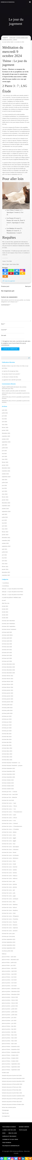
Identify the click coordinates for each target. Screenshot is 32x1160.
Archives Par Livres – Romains (9, 925)
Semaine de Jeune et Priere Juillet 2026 (12, 1084)
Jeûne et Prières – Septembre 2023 (11, 1067)
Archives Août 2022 (7, 632)
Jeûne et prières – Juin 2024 (9, 1020)
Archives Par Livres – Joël (8, 890)
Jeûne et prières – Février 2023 (10, 997)
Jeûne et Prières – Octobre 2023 (10, 1058)
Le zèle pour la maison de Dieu (10, 377)
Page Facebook (6, 1142)
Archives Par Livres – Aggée (9, 838)
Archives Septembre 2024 (8, 945)
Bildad (3, 400)
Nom (3, 324)
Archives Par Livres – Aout (8, 843)
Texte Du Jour (5, 1113)
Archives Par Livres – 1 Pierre (9, 806)
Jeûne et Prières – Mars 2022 (9, 1035)
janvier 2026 (5, 430)
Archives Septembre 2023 (8, 942)
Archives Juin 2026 (6, 730)
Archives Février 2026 (7, 687)
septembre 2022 (6, 546)
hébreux (4, 954)
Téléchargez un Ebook (9, 1126)
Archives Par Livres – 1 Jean (9, 803)
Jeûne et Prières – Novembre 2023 (11, 1049)
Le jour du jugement (10, 281)
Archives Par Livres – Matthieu (10, 904)
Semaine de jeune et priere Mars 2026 (12, 1093)
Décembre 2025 (6, 433)
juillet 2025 (5, 447)
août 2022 (4, 549)
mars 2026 (4, 424)
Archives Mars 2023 (7, 751)
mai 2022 (4, 558)
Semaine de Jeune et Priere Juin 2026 (11, 1087)
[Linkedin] (16, 273)
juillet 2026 (5, 413)
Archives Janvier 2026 (7, 701)
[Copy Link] (22, 273)
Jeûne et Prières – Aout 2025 (9, 974)
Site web (3, 335)
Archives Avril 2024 (7, 655)
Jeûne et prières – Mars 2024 (9, 1040)
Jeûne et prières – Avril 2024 (9, 983)
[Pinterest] (11, 273)
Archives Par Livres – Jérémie (9, 884)
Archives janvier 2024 (7, 696)
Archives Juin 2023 (6, 719)
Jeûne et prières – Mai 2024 (9, 1032)
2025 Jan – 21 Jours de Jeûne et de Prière (12, 594)
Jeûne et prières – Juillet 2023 (9, 1009)
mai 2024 (4, 488)
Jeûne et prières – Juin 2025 (9, 1023)
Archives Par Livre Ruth (8, 800)
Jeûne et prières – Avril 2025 (9, 985)
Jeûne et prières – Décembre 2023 (11, 991)
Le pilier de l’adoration (20, 391)
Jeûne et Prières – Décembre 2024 (10, 994)
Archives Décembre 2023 (8, 667)
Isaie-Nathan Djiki (8, 42)
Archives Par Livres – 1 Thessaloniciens (12, 812)
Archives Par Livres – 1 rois (9, 809)
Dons (3, 1133)
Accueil (4, 600)
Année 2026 (5, 617)
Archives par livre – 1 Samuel (9, 791)
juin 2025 (4, 450)
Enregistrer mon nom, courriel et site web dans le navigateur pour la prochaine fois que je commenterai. (15, 343)
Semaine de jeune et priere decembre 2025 (13, 1078)
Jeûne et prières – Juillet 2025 (9, 1014)
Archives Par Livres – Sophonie (10, 927)
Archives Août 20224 (7, 635)
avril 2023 (4, 526)
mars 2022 (4, 563)
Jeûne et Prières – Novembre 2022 (11, 1046)
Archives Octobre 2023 (8, 783)
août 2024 (4, 479)
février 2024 (5, 497)
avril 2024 (4, 491)
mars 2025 (4, 459)
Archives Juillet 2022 (7, 704)
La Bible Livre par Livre (9, 1130)
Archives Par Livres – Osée (9, 913)
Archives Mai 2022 (6, 733)
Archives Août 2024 (7, 641)
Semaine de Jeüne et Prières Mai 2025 (12, 1101)
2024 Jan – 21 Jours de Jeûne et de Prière (12, 591)
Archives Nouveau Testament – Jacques (12, 765)
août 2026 (4, 410)
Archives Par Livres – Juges (9, 896)
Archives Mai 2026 (6, 745)
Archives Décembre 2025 (8, 672)
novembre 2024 (6, 471)
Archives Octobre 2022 (8, 780)
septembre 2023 (6, 511)
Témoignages (5, 1110)
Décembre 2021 (6, 572)
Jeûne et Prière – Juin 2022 (9, 965)
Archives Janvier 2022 (7, 690)
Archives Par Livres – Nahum (9, 907)
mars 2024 (4, 494)
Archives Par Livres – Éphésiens (10, 858)
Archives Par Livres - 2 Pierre (9, 39)
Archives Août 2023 (7, 638)
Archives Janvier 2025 (7, 699)
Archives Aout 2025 (7, 644)
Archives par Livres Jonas (8, 936)
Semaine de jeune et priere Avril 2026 (12, 1075)
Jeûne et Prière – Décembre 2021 (10, 959)
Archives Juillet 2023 (7, 707)
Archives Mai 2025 (6, 742)
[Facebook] (5, 270)
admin (3, 393)
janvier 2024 (5, 500)
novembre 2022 (6, 540)
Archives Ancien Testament (9, 629)
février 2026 (5, 427)
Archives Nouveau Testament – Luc (11, 762)
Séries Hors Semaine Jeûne (9, 1107)
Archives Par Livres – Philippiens (10, 916)
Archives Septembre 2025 (8, 948)
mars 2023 (4, 529)
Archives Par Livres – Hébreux (9, 878)
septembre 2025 (6, 442)
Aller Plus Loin (5, 603)
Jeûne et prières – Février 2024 (10, 1000)
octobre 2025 (5, 439)
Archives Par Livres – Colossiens (10, 849)
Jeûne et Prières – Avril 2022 (9, 977)
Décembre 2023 (6, 503)
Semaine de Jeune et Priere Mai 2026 (11, 1090)
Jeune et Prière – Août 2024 (9, 956)
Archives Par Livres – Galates (9, 869)
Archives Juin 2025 (6, 725)
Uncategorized (5, 1116)
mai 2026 (4, 418)
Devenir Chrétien (24, 1126)
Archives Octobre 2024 (22, 37)
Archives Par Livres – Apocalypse (10, 846)
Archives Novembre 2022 (8, 768)
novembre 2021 (6, 575)
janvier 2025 (5, 465)
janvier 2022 (5, 569)
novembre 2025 (6, 436)
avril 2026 (4, 421)
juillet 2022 (5, 552)
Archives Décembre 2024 (8, 670)
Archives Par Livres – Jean (8, 881)
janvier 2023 (5, 534)
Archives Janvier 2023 (7, 693)
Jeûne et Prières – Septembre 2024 (11, 1069)
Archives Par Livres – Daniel (9, 852)
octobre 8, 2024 (20, 42)
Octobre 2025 (5, 1072)
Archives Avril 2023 (7, 652)
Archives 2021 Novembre (8, 623)
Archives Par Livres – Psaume (9, 922)
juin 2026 (4, 416)
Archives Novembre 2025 (8, 777)
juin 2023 (4, 520)
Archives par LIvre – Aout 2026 (10, 794)
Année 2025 (5, 615)
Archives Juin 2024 (6, 722)
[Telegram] (16, 270)
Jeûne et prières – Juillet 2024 (9, 1011)
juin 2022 (4, 555)
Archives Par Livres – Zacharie (9, 930)
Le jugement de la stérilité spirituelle (11, 380)
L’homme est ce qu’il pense (10, 1139)
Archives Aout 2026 (7, 646)
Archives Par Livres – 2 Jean (9, 814)
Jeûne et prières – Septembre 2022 (11, 1064)
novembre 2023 (6, 505)
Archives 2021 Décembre (8, 620)
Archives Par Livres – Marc (9, 901)
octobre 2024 (5, 474)
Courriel (4, 330)
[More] (5, 276)
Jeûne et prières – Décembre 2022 (11, 988)
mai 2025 (4, 453)
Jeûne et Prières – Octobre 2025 (10, 1061)
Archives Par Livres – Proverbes (10, 919)
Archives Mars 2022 (7, 748)
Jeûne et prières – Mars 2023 (9, 1038)
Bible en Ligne (13, 1133)
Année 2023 (5, 609)
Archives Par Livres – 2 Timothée (10, 829)
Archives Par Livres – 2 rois (9, 820)
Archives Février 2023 (7, 678)
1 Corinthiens (5, 583)
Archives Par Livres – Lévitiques (10, 898)
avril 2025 (4, 456)
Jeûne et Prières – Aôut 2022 (9, 968)
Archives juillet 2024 (7, 710)
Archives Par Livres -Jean (8, 933)
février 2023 (5, 531)
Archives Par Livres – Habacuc (9, 875)
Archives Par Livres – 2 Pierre (9, 817)
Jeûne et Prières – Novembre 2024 (11, 1052)
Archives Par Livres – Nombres (10, 910)
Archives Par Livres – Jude (8, 893)
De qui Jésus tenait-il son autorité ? (11, 374)
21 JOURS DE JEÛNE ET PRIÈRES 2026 (11, 597)
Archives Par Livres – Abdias (9, 832)
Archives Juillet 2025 (7, 713)
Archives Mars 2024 (7, 754)
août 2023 (4, 514)
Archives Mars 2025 (7, 756)
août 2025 (4, 445)
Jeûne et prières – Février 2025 (10, 1003)
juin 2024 (4, 485)
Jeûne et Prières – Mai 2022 (9, 1026)
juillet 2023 (5, 517)
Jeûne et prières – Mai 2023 (9, 1029)
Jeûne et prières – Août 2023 (9, 971)
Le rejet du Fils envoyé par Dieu (10, 371)
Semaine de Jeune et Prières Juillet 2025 (12, 1098)
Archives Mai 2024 (6, 739)
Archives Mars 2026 (7, 759)
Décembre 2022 (6, 537)
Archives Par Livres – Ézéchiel (9, 867)
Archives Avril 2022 (7, 649)
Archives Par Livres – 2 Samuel (10, 823)
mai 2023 (4, 523)
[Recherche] (29, 358)
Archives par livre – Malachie (9, 797)
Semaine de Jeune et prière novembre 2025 (13, 1096)
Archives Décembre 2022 (8, 664)
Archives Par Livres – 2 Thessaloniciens (12, 826)
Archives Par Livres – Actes (9, 835)
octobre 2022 (5, 543)
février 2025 (5, 462)
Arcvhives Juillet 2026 (7, 951)
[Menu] (30, 2)
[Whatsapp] (11, 270)
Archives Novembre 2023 (8, 771)
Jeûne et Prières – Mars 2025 (9, 1043)
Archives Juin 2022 (6, 716)
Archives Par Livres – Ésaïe (9, 861)
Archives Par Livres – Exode (9, 864)
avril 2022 (4, 560)
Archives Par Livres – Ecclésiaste (10, 855)
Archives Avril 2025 (7, 658)
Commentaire (5, 305)
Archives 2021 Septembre (8, 626)
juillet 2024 (5, 482)
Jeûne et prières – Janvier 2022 (10, 1006)
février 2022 (5, 566)
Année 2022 (5, 606)
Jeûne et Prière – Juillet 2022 (9, 962)
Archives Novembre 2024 (8, 774)
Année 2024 (12, 37)
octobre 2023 (5, 508)
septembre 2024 (6, 476)
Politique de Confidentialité (10, 1145)
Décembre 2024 (6, 468)
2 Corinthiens (5, 586)
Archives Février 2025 (7, 684)
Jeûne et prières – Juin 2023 (9, 1017)
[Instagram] (22, 270)
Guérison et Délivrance (9, 1136)
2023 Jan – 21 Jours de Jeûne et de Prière (12, 588)
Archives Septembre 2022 (8, 939)
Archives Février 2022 (7, 675)
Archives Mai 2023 (6, 736)
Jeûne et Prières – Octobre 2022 (10, 1055)
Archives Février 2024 (7, 681)
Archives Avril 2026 (7, 661)
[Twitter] (5, 273)
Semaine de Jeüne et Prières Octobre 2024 (13, 1104)
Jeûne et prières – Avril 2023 (9, 980)
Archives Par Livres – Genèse (9, 872)
